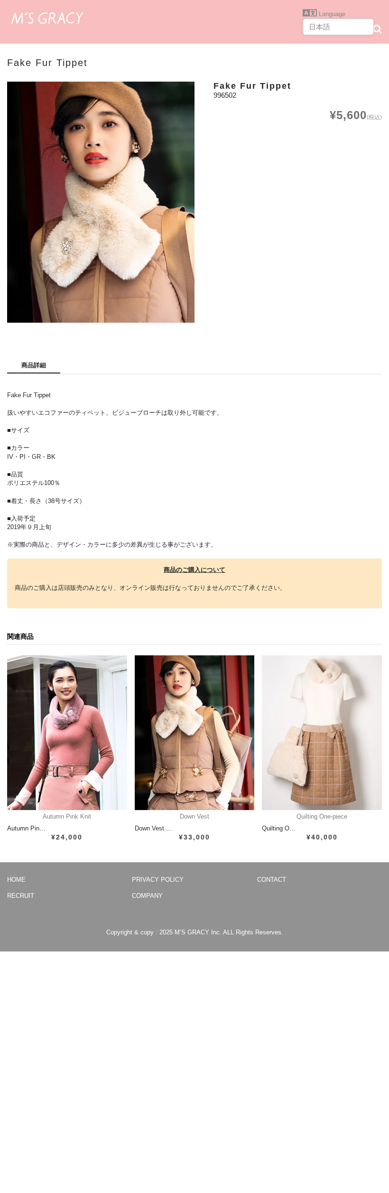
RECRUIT (20, 895)
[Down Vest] (195, 732)
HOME (16, 879)
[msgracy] (47, 17)
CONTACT (271, 879)
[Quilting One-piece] (322, 732)
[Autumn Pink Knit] (67, 732)
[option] (100, 202)
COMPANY (147, 895)
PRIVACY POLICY (158, 879)
